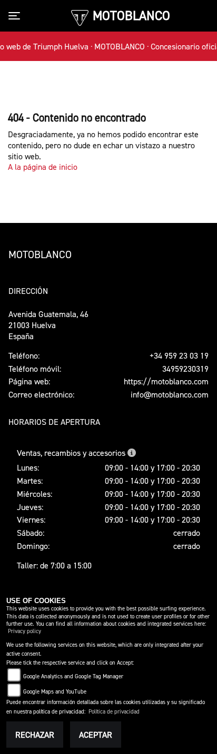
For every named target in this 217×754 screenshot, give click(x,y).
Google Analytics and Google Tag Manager (73, 676)
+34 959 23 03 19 (179, 355)
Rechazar (34, 734)
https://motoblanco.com (166, 381)
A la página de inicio (42, 166)
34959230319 (185, 368)
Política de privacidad (114, 711)
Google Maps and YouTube (54, 691)
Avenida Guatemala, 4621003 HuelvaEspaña (48, 325)
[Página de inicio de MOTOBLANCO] (79, 17)
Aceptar (95, 734)
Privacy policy (24, 631)
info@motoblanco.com (170, 394)
